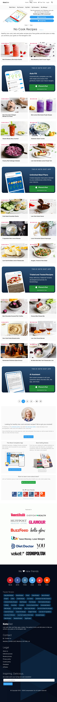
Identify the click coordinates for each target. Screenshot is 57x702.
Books (35, 2)
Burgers (6, 598)
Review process (7, 656)
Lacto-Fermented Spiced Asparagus (41, 238)
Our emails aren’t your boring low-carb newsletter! (17, 677)
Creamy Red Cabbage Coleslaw (11, 160)
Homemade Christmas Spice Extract (12, 360)
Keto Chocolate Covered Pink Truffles (13, 316)
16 (36, 401)
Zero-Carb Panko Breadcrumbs (11, 338)
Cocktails (21, 605)
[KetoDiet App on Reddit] (47, 580)
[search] (52, 2)
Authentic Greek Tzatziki (38, 138)
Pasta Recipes (35, 595)
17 (40, 401)
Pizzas (27, 595)
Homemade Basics (45, 605)
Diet (6, 2)
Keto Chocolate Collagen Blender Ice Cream (9, 115)
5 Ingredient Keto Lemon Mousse (11, 238)
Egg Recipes (28, 618)
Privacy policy (7, 659)
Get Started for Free (14, 469)
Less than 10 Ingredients (45, 611)
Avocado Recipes (40, 615)
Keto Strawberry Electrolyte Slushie (12, 59)
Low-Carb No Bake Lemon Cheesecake (13, 260)
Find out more (42, 470)
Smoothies (13, 605)
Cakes (12, 598)
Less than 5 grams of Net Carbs (25, 615)
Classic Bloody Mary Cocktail (10, 138)
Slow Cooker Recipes (30, 608)
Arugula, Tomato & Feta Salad (39, 260)
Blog (31, 2)
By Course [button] (20, 7)
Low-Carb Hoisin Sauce (37, 216)
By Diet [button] (27, 7)
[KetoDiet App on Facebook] (17, 580)
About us (5, 651)
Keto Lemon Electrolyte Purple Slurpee (41, 115)
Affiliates (5, 667)
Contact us (8, 638)
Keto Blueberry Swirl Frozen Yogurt (40, 59)
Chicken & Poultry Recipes (10, 602)
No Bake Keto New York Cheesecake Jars (42, 360)
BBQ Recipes (7, 608)
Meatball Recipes (18, 618)
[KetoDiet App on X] (32, 580)
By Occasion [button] (35, 7)
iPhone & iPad (42, 17)
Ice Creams (30, 598)
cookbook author (15, 426)
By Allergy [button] (44, 7)
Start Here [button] (12, 7)
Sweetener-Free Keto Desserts (43, 598)
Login (47, 2)
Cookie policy (7, 661)
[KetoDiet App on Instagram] (25, 580)
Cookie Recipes (20, 598)
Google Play (43, 20)
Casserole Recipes (8, 611)
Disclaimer (6, 664)
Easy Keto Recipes (8, 595)
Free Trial (42, 2)
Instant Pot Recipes (21, 611)
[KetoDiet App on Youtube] (39, 580)
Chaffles (6, 605)
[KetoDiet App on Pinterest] (10, 580)
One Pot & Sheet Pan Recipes (45, 608)
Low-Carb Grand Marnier (38, 338)
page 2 (41, 29)
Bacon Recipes (45, 595)
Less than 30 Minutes (9, 615)
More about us (29, 436)
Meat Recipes (7, 618)
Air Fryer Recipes (18, 608)
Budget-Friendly (32, 611)
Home (26, 2)
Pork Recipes (32, 602)
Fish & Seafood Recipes (44, 602)
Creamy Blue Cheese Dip (37, 316)
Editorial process (7, 653)
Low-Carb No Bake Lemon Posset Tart (41, 160)
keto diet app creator (30, 426)
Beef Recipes (23, 602)
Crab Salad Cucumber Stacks (11, 216)
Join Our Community (29, 482)
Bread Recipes (19, 595)
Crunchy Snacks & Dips (32, 605)
